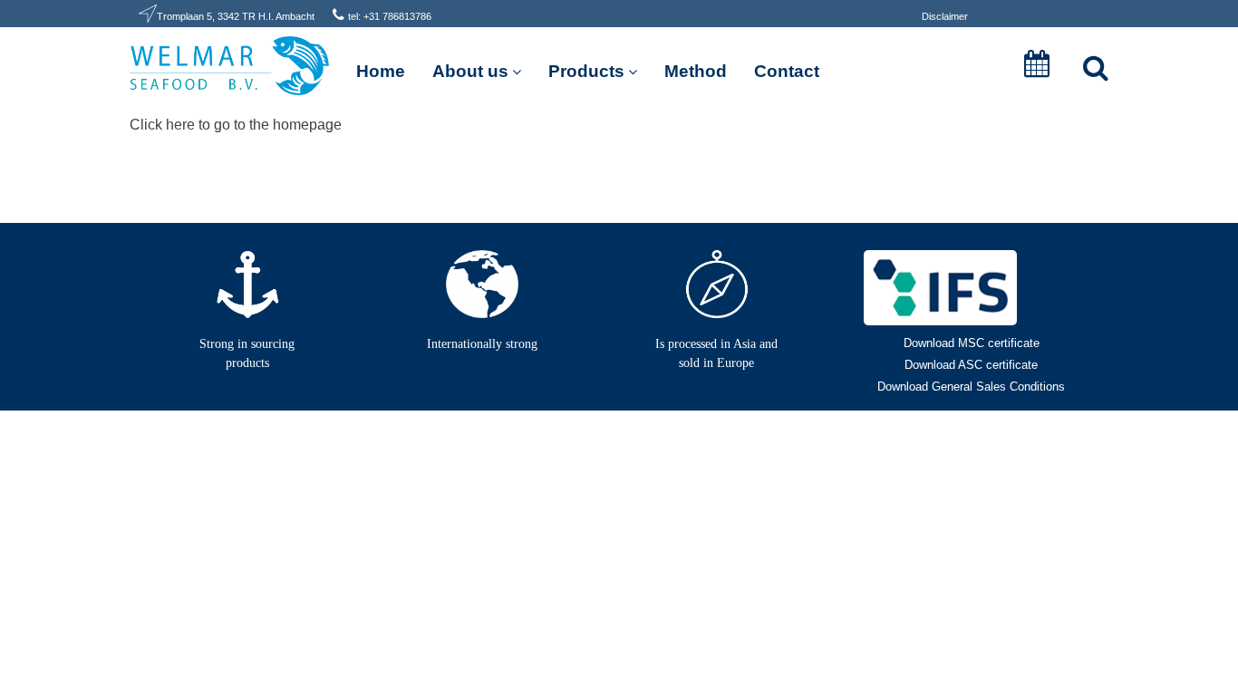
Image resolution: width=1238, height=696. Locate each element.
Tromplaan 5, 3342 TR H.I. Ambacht (235, 16)
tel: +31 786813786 (389, 16)
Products (586, 71)
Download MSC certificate (972, 343)
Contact (786, 71)
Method (695, 71)
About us (470, 71)
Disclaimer (945, 16)
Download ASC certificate (971, 365)
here (180, 124)
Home (380, 71)
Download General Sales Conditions (971, 386)
